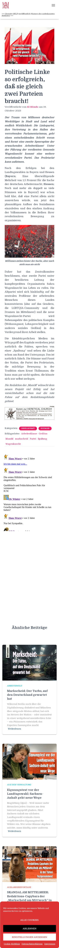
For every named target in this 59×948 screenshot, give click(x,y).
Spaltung (42, 439)
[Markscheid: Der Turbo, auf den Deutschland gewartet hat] (29, 662)
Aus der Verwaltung (19, 785)
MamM (9, 439)
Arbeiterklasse (29, 433)
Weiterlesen (14, 729)
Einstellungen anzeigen (29, 937)
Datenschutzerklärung (32, 944)
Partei (33, 439)
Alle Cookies (29, 920)
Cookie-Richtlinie (12, 944)
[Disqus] (29, 492)
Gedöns (43, 433)
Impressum (49, 944)
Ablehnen (30, 928)
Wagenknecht (13, 444)
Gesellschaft (28, 428)
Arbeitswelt (14, 686)
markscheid (21, 439)
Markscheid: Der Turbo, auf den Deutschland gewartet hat (27, 694)
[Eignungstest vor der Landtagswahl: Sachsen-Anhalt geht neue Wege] (29, 761)
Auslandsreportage (19, 887)
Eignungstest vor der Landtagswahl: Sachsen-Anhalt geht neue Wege (25, 793)
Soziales (45, 428)
